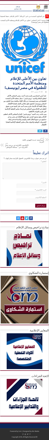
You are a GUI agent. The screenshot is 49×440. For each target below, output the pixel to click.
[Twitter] (27, 218)
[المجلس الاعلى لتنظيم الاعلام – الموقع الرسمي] (24, 6)
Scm (20, 431)
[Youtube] (22, 218)
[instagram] (18, 218)
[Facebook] (31, 218)
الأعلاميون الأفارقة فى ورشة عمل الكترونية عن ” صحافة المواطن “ (17, 145)
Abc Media (35, 431)
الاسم (44, 182)
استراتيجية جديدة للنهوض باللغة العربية (33, 140)
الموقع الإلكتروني (40, 197)
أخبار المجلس (35, 20)
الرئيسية (44, 20)
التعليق (43, 161)
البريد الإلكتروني (40, 190)
